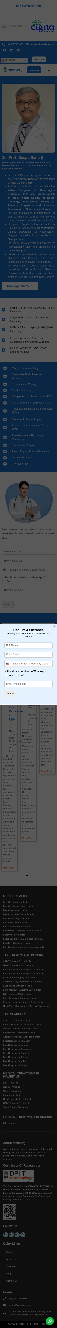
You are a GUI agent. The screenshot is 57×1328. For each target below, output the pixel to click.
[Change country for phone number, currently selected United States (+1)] (8, 664)
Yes (11, 675)
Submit (10, 693)
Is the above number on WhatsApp (26, 671)
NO (22, 675)
